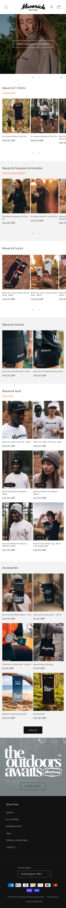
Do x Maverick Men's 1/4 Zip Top (44, 216)
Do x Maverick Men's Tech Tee (14, 136)
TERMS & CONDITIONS (16, 840)
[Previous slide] (26, 77)
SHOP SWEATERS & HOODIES (33, 43)
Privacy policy (52, 897)
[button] (6, 7)
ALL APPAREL (12, 819)
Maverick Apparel (21, 897)
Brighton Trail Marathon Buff (14, 714)
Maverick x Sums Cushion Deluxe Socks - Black (15, 294)
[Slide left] (26, 153)
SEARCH (10, 812)
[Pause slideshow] (62, 77)
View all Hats (7, 396)
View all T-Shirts (9, 92)
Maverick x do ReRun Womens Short (48, 371)
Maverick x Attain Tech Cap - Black (16, 442)
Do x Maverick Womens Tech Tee (44, 136)
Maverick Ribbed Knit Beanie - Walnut (46, 492)
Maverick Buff (39, 714)
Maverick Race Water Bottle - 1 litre (17, 615)
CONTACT (10, 847)
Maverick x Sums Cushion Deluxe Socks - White (44, 294)
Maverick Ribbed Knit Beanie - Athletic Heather (15, 544)
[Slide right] (39, 153)
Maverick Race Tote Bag (43, 664)
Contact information (34, 901)
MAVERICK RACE (14, 826)
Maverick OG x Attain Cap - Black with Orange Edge (46, 544)
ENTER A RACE (33, 786)
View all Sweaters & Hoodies (14, 173)
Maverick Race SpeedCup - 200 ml (47, 615)
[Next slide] (39, 77)
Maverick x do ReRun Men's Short (16, 371)
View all (33, 730)
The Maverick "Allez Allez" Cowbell (16, 664)
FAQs (8, 833)
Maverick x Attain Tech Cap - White (47, 442)
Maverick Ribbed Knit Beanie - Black (15, 492)
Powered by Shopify (36, 897)
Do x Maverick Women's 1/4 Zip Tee (15, 217)
